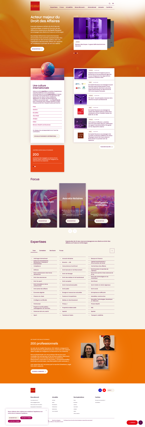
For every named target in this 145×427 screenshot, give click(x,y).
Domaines (42, 250)
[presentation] (70, 231)
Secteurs (53, 250)
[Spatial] (101, 209)
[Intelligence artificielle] (44, 209)
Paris (34, 106)
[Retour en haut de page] (140, 422)
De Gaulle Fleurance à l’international (45, 136)
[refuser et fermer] (46, 410)
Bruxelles (35, 112)
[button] (80, 7)
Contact (109, 390)
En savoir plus (36, 49)
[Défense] (72, 209)
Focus (61, 250)
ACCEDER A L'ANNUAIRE (38, 371)
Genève (35, 109)
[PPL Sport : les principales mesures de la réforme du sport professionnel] (94, 99)
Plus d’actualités (106, 146)
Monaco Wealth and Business (42, 124)
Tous (34, 250)
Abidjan (35, 118)
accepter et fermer (14, 421)
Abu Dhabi (36, 115)
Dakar (34, 121)
